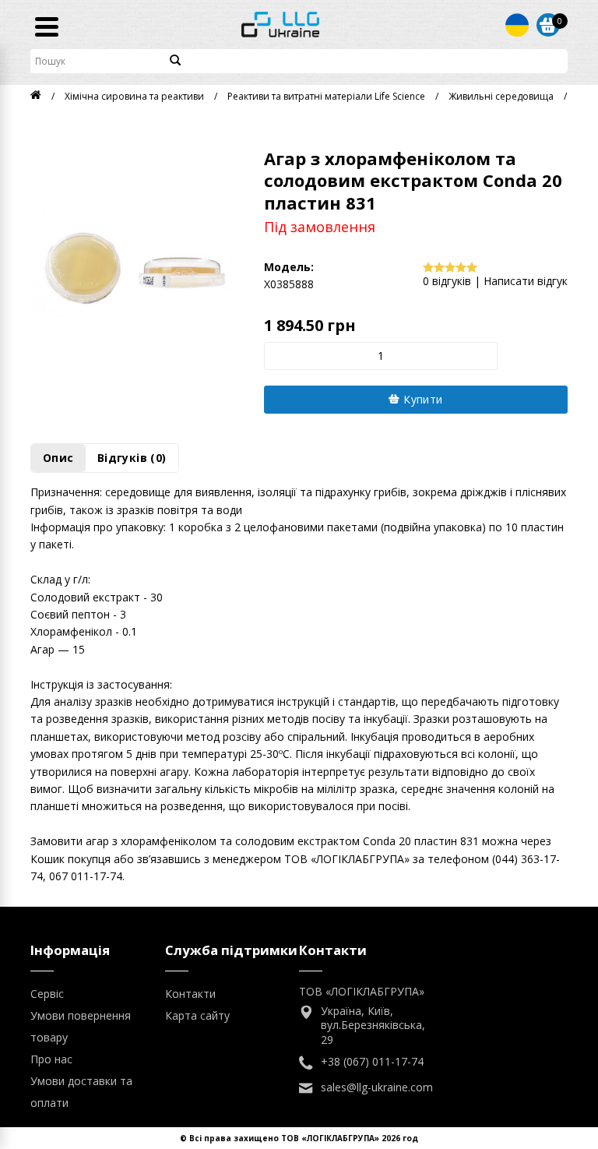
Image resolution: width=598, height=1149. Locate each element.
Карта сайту (197, 1015)
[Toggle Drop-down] (517, 25)
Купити (421, 399)
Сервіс (47, 993)
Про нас (51, 1059)
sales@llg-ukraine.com (377, 1087)
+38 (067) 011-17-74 (372, 1062)
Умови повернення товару (80, 1026)
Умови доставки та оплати (81, 1091)
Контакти (190, 993)
